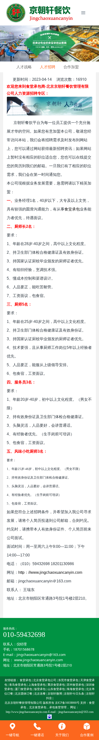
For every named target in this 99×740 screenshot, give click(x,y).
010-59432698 (24, 634)
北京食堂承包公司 (44, 680)
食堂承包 (25, 680)
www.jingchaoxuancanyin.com (38, 660)
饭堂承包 (40, 689)
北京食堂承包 (37, 707)
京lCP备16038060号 (67, 702)
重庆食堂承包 (56, 684)
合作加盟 (71, 66)
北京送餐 (40, 693)
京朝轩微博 (55, 693)
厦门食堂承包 (23, 689)
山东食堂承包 (56, 689)
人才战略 (24, 66)
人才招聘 (47, 66)
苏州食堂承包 (75, 684)
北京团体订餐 (23, 693)
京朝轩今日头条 (74, 693)
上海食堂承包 (37, 684)
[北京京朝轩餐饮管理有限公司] (40, 12)
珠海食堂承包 (75, 689)
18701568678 (23, 649)
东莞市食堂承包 (68, 680)
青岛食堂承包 (17, 684)
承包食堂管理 (58, 707)
